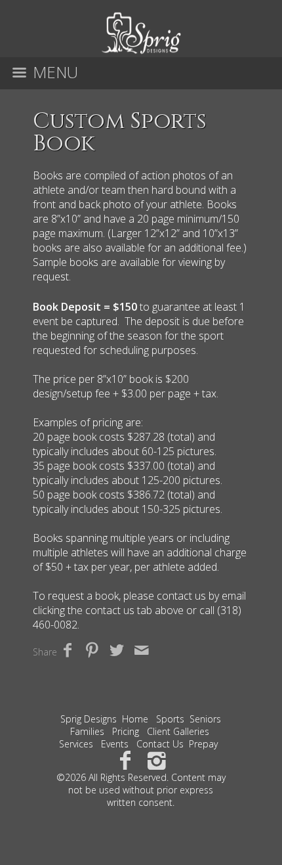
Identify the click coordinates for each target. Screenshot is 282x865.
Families (87, 731)
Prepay (203, 744)
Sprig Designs (88, 719)
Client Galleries (178, 731)
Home (135, 719)
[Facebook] (125, 759)
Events (115, 744)
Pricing (125, 731)
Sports (170, 719)
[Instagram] (157, 759)
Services (76, 744)
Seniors (205, 719)
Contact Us (160, 744)
